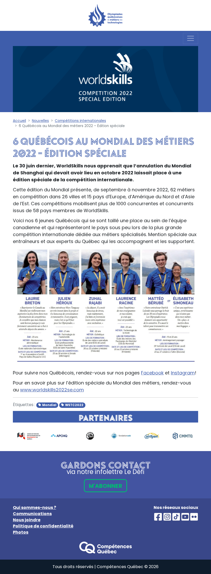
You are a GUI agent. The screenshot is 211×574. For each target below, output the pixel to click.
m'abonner (105, 486)
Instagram (183, 373)
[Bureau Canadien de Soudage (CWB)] (118, 436)
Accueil (19, 120)
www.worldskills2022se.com (52, 390)
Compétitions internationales (80, 120)
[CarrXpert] (149, 436)
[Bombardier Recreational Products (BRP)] (87, 436)
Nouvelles (40, 120)
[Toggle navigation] (190, 38)
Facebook (152, 373)
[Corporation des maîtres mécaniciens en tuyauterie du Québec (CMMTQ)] (180, 436)
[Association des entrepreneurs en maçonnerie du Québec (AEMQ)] (26, 436)
